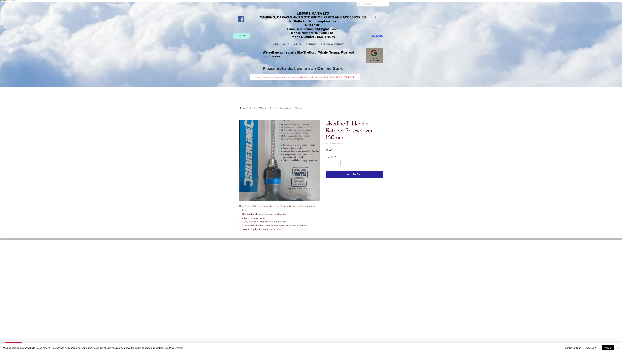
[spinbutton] (333, 163)
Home (242, 108)
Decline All (591, 347)
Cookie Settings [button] (573, 347)
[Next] (599, 44)
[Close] (618, 347)
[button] (375, 17)
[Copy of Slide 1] (311, 78)
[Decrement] (328, 163)
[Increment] (338, 163)
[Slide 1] (308, 79)
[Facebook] (241, 19)
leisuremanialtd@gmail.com (318, 29)
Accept (608, 347)
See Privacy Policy (174, 347)
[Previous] (23, 44)
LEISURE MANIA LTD (313, 13)
